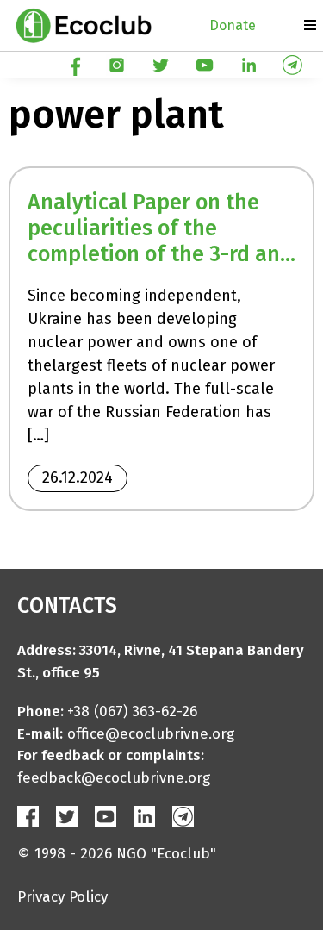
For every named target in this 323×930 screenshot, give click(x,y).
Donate (232, 25)
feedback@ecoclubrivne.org (113, 778)
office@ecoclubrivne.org (150, 734)
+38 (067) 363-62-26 (132, 711)
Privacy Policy (62, 897)
